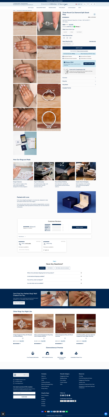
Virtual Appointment (24, 3)
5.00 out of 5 (32, 226)
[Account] (91, 4)
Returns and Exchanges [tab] (62, 268)
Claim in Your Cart (81, 72)
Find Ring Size (92, 41)
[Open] (3, 414)
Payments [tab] (50, 268)
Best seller (30, 7)
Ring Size (65, 81)
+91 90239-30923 (18, 381)
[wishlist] (88, 4)
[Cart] (94, 4)
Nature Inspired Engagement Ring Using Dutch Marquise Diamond (43, 335)
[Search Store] (84, 4)
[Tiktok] (69, 395)
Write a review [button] (79, 227)
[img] (21, 241)
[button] (79, 4)
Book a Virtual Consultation (82, 51)
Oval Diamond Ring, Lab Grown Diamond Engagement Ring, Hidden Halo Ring (86, 335)
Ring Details (65, 84)
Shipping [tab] (42, 268)
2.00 (70, 37)
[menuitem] (16, 3)
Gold (71, 32)
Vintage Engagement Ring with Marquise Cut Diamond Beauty (22, 335)
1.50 (67, 37)
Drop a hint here (89, 63)
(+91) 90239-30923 (16, 3)
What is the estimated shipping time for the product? (40, 273)
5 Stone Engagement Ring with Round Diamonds (64, 335)
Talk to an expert (19, 302)
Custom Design (71, 7)
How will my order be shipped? (35, 279)
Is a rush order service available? (35, 283)
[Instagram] (61, 395)
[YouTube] (65, 395)
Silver (65, 32)
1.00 (64, 37)
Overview (65, 77)
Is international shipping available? (35, 276)
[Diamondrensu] (54, 4)
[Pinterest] (67, 395)
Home (14, 10)
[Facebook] (63, 395)
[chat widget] (105, 413)
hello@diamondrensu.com (20, 379)
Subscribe (24, 396)
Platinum (79, 32)
